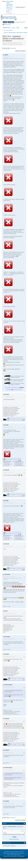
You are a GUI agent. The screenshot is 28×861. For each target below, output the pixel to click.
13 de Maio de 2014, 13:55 (8, 546)
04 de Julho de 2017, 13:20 (8, 803)
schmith (7, 750)
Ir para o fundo (6, 48)
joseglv (7, 425)
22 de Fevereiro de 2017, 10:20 (9, 720)
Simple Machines (18, 854)
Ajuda (10, 851)
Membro (5, 823)
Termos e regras (14, 851)
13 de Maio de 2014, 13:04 (8, 427)
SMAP (6, 55)
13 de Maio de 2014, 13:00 (8, 396)
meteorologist (8, 684)
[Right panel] (26, 28)
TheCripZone (22, 853)
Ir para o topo (5, 817)
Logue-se (11, 64)
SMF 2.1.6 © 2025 (10, 854)
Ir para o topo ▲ (21, 851)
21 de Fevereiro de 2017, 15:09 (9, 613)
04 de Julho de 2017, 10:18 (8, 769)
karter (6, 611)
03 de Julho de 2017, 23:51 (8, 752)
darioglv (7, 394)
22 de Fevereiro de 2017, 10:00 (9, 656)
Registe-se (5, 64)
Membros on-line (6, 842)
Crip (9, 853)
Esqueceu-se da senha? (14, 839)
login (21, 826)
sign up (4, 827)
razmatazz (7, 574)
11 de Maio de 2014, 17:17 (8, 57)
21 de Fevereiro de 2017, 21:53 (9, 638)
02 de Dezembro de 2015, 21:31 (9, 576)
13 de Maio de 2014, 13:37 (8, 472)
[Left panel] (25, 28)
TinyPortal (6, 851)
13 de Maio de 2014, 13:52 (8, 502)
